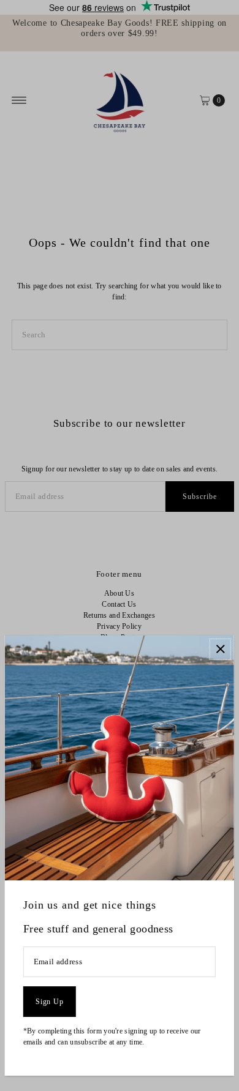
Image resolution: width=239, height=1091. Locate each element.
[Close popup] (220, 649)
